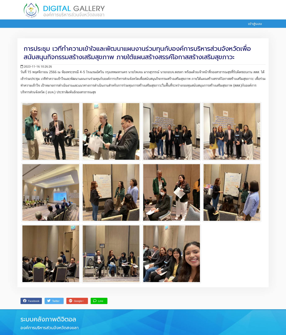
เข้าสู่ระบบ (254, 23)
